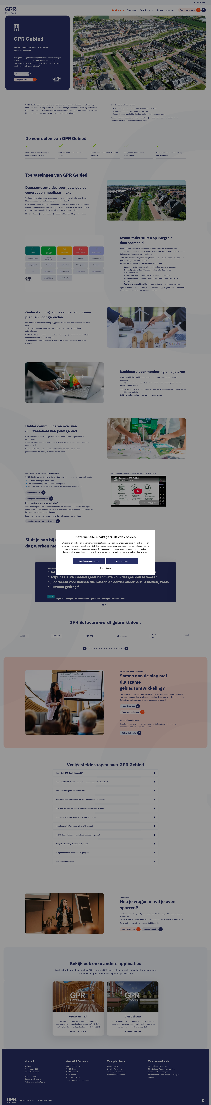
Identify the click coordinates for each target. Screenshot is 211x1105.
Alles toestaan (122, 561)
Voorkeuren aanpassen (89, 561)
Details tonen (105, 568)
